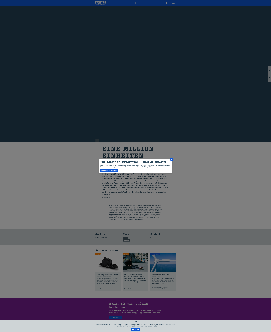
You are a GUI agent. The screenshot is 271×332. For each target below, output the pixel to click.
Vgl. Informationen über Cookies (148, 326)
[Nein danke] (269, 326)
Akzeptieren (135, 329)
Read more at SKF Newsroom (109, 170)
